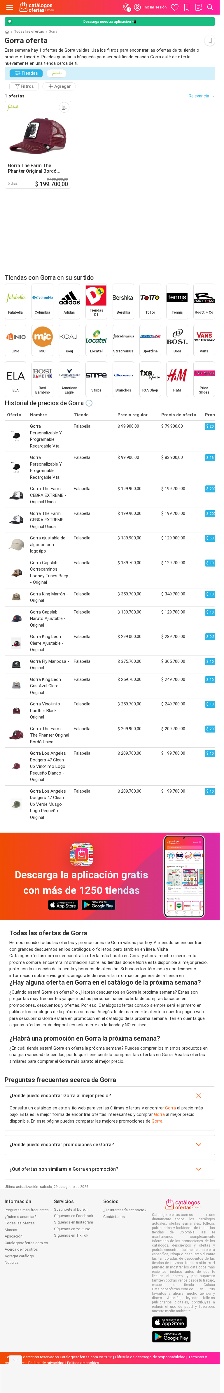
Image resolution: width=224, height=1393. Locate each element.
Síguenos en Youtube (72, 1229)
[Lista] (198, 7)
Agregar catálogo (19, 1256)
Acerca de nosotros (21, 1249)
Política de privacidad (46, 1363)
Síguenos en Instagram (73, 1222)
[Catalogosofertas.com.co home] (36, 7)
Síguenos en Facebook (73, 1216)
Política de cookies (83, 1363)
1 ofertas (14, 96)
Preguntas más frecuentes (27, 1210)
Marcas (11, 1230)
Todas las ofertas (29, 31)
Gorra (170, 1108)
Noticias (12, 1262)
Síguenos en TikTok (71, 1235)
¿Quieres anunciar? (20, 1216)
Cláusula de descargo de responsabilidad (150, 1357)
